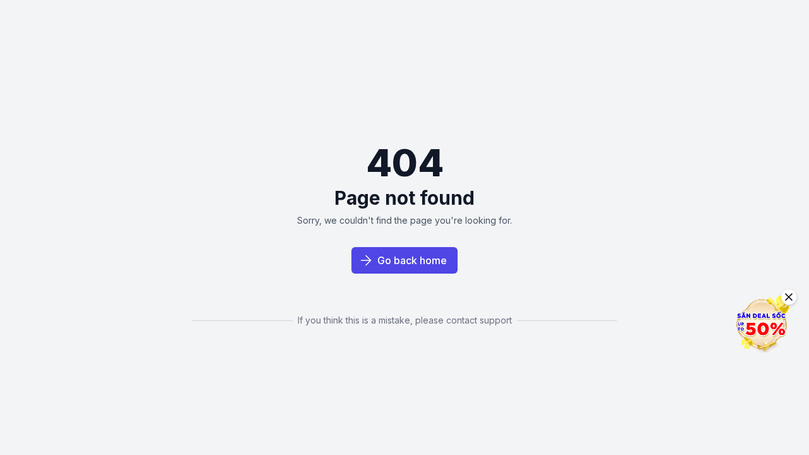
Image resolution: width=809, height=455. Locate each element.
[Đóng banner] (788, 297)
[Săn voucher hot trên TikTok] (761, 324)
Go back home (412, 260)
